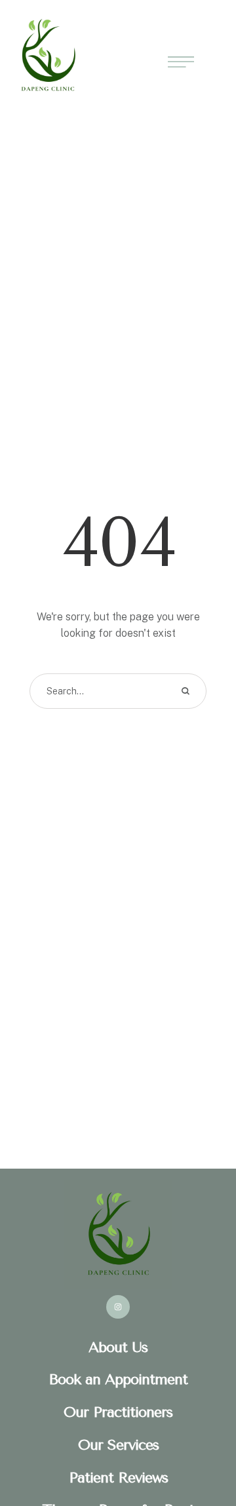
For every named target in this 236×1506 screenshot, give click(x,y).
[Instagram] (118, 1307)
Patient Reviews (118, 1477)
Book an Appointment (118, 1379)
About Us (118, 1347)
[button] (200, 1450)
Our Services (118, 1445)
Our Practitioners (118, 1412)
